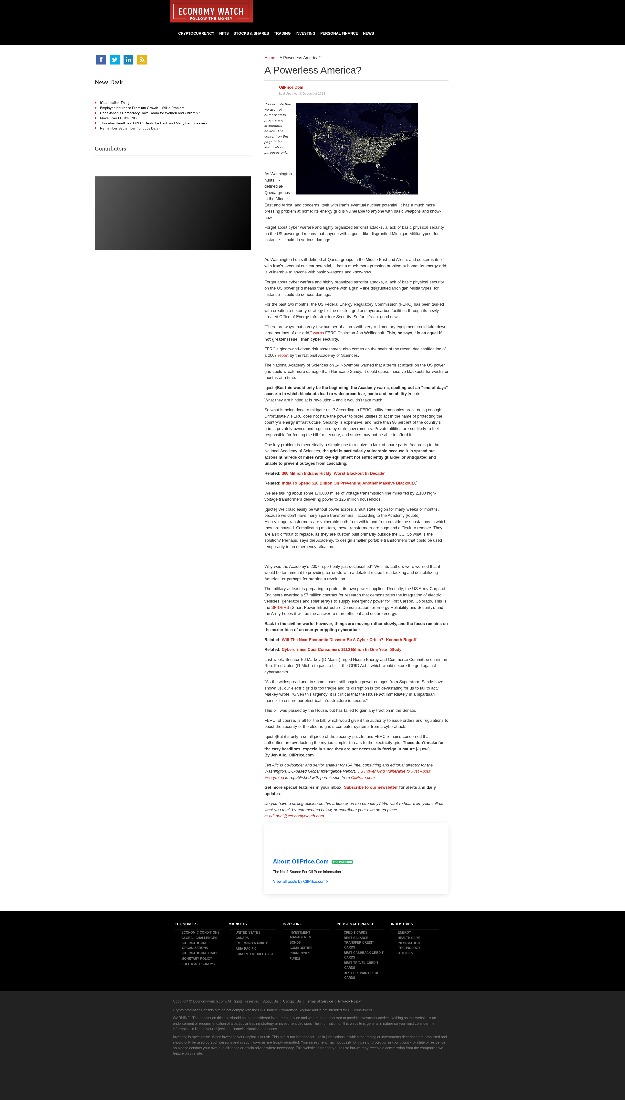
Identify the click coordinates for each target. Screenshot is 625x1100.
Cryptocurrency (196, 33)
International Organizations (195, 945)
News (368, 33)
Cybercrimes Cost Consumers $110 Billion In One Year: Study (341, 649)
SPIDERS (280, 607)
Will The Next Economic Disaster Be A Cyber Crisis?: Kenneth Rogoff (349, 639)
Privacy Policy (349, 1001)
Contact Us (292, 1001)
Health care (409, 938)
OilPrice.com (291, 87)
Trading (282, 33)
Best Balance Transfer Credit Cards (359, 942)
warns (318, 333)
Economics (186, 924)
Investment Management (301, 935)
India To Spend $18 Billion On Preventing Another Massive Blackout (347, 483)
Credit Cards (355, 932)
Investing (305, 33)
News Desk (109, 82)
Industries (402, 924)
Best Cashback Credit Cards (364, 955)
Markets (238, 924)
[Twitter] (115, 60)
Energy (404, 932)
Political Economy (199, 964)
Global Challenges (199, 938)
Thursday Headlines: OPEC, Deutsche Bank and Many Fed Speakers (154, 123)
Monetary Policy (197, 958)
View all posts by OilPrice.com (299, 881)
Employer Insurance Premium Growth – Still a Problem (142, 108)
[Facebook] (101, 60)
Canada (242, 938)
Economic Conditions (200, 932)
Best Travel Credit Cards (361, 965)
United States (248, 932)
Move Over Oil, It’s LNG (119, 118)
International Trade (200, 953)
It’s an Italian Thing (115, 103)
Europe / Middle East (255, 954)
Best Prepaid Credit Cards (362, 975)
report (283, 355)
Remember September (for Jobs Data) (130, 128)
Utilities (405, 953)
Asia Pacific (246, 948)
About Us (270, 1001)
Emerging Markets (253, 943)
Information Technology (409, 945)
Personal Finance (339, 33)
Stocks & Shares (251, 33)
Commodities (301, 948)
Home (269, 57)
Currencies (300, 953)
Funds (295, 958)
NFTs (224, 33)
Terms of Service (319, 1001)
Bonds (295, 942)
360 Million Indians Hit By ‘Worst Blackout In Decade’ (333, 473)
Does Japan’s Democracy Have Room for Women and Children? (150, 113)
